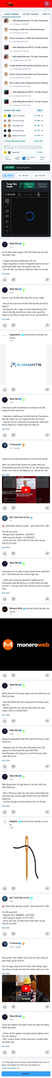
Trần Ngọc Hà (17, 126)
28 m (11, 293)
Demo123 (16, 152)
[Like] (26, 280)
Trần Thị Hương (18, 116)
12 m (11, 247)
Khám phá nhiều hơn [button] (11, 1068)
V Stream (14, 444)
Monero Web (16, 608)
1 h (11, 448)
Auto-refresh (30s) (30, 158)
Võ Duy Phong (18, 131)
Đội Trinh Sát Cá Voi (19, 517)
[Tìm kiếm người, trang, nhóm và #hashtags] (47, 4)
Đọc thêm (6, 274)
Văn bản (25, 175)
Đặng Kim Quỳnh (19, 136)
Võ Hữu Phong (18, 121)
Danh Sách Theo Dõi (42, 185)
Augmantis (15, 335)
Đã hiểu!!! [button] (26, 1074)
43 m (11, 402)
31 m (11, 341)
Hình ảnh (41, 175)
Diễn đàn (18, 158)
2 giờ (11, 734)
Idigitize (13, 821)
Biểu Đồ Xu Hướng (29, 185)
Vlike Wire (14, 243)
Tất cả (10, 175)
